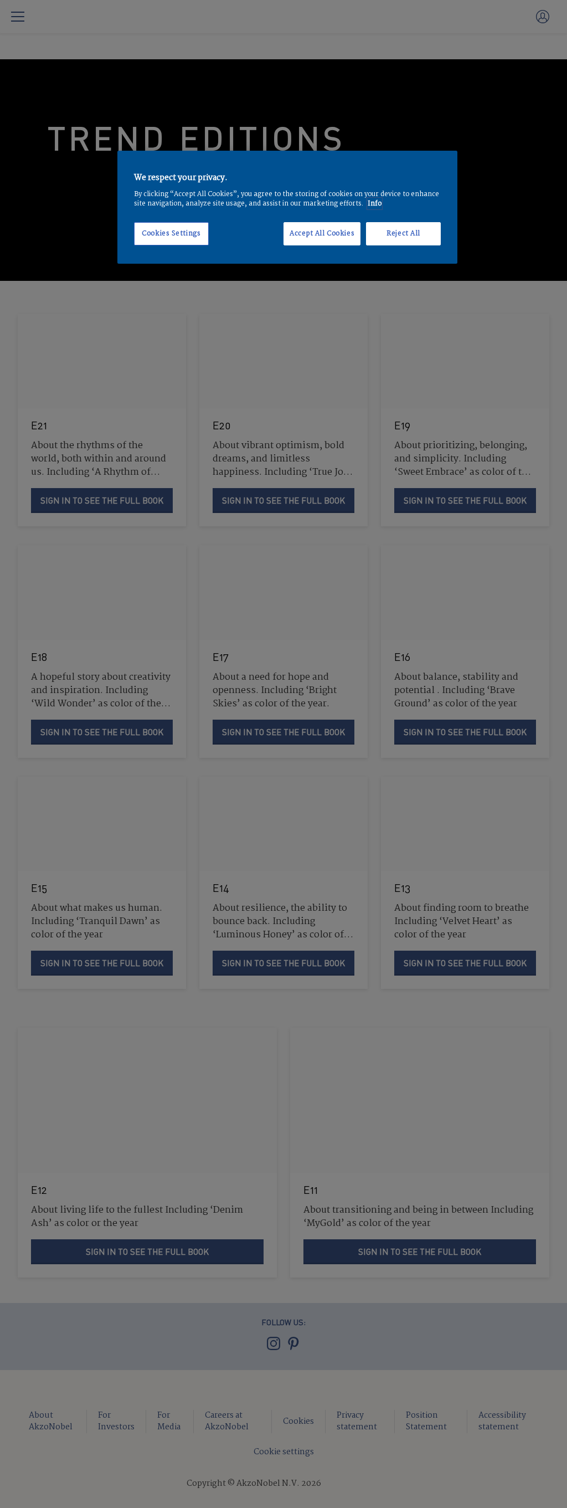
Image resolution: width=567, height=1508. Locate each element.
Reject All (403, 233)
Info (375, 203)
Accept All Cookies (322, 233)
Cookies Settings (171, 233)
